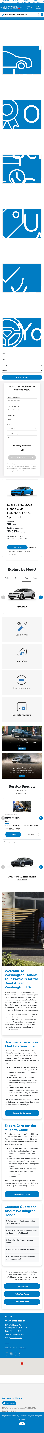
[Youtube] (19, 1354)
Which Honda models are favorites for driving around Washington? (21, 1231)
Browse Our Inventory (22, 1113)
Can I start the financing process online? (19, 1241)
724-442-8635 (16, 1331)
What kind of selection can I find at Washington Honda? (20, 1222)
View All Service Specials (21, 790)
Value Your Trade (22, 1294)
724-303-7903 (18, 1334)
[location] (43, 1)
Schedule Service (21, 793)
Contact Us (22, 1348)
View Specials (22, 1286)
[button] (22, 1364)
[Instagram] (11, 1354)
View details (17, 547)
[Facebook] (6, 1354)
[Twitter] (15, 1354)
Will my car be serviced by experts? (22, 1249)
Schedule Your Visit (22, 1194)
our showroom (27, 1019)
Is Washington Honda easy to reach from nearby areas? (20, 1257)
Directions (8, 1348)
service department (19, 1181)
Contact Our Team (22, 1301)
